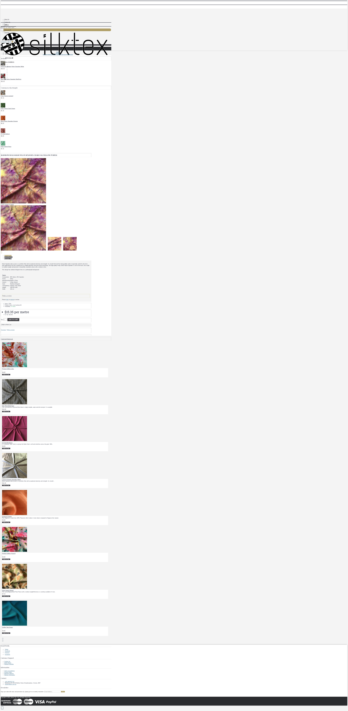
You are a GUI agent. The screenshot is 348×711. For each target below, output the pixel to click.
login (7, 299)
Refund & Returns (9, 673)
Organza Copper (7, 516)
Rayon (10, 74)
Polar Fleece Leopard (7, 96)
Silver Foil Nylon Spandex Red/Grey (11, 79)
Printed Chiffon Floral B (8, 553)
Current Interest (7, 339)
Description (8, 256)
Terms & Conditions (9, 671)
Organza (10, 72)
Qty (2, 319)
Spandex (10, 76)
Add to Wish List (6, 324)
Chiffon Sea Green (7, 627)
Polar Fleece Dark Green (8, 108)
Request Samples (9, 664)
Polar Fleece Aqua (6, 146)
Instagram (7, 654)
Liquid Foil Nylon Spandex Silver (11, 479)
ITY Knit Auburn (5, 134)
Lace (9, 64)
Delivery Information (9, 675)
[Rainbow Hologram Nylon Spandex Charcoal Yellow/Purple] (23, 203)
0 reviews (3, 330)
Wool (9, 77)
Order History (7, 662)
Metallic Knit (11, 71)
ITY (9, 69)
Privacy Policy (8, 672)
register (12, 299)
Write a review (10, 330)
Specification (8, 257)
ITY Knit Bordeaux (7, 442)
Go (63, 691)
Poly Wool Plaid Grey (8, 406)
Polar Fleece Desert (8, 590)
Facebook (7, 651)
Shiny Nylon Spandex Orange (9, 121)
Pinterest (7, 652)
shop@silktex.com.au (10, 684)
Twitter (6, 649)
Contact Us (7, 661)
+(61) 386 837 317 (9, 681)
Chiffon (10, 67)
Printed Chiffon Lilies (8, 369)
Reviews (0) (8, 258)
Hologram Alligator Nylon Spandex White (12, 66)
